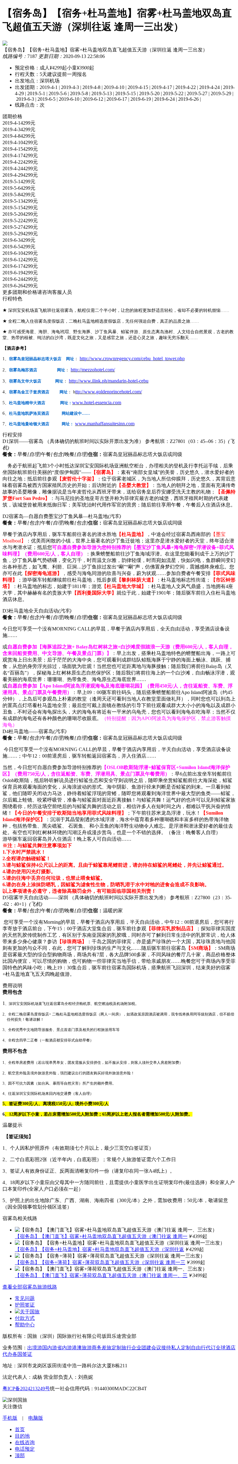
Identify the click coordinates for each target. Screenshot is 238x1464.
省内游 (64, 1347)
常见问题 (25, 1298)
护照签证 (25, 1304)
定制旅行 (121, 1347)
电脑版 (35, 1418)
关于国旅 (30, 1311)
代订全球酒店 (221, 1347)
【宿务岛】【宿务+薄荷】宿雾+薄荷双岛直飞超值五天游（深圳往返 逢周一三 (100, 1262)
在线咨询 (25, 1442)
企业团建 (141, 1347)
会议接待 (161, 1347)
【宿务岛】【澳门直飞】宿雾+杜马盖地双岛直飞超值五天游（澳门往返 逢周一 (101, 1236)
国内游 (49, 1347)
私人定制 (181, 1347)
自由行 (198, 1347)
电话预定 (25, 1449)
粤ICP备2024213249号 (26, 1388)
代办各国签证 (17, 1354)
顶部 (20, 1455)
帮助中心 (25, 1324)
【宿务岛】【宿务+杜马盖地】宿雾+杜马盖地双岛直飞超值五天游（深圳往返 (99, 1249)
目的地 (22, 1436)
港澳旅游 (82, 1347)
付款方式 (25, 1318)
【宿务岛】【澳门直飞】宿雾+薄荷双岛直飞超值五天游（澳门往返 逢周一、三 (101, 1275)
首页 (20, 1429)
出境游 (34, 1347)
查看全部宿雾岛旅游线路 (29, 1286)
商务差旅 (102, 1347)
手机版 (9, 1418)
